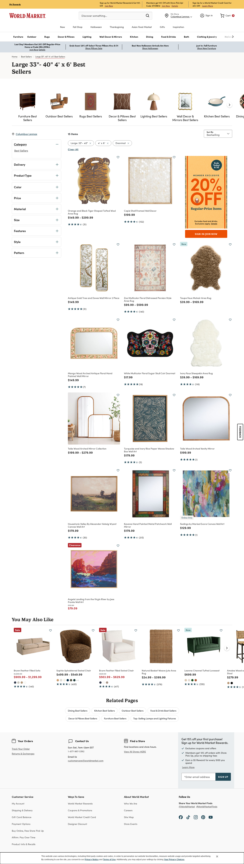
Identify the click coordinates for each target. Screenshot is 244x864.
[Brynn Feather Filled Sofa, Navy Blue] (15, 682)
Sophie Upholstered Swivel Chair (73, 670)
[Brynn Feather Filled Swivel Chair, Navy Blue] (100, 682)
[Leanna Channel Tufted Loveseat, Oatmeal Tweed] (189, 680)
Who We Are (130, 803)
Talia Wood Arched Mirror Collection (87, 448)
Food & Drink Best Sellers (163, 710)
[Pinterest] (203, 817)
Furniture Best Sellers (115, 718)
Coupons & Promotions (80, 810)
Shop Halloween (150, 48)
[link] (227, 16)
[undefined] (222, 36)
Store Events (130, 824)
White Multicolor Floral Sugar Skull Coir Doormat (149, 373)
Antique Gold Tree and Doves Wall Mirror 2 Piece (93, 298)
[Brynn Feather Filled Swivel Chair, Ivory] (103, 682)
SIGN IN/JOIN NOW (206, 234)
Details (175, 5)
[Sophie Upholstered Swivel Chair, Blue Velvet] (67, 680)
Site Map (129, 817)
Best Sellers (26, 56)
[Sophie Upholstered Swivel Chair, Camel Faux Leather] (57, 680)
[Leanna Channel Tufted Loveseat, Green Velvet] (192, 680)
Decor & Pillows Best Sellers (82, 718)
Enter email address (198, 777)
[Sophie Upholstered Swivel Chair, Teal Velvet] (74, 680)
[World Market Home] (27, 15)
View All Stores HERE (135, 751)
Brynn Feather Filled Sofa (27, 670)
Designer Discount (77, 824)
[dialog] (122, 858)
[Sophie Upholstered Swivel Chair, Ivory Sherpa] (64, 680)
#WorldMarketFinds (206, 806)
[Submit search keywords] (148, 15)
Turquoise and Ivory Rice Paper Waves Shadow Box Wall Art (149, 450)
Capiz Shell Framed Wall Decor (140, 210)
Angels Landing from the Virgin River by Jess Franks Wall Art (91, 600)
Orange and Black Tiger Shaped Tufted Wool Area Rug (92, 212)
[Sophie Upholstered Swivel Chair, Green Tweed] (71, 680)
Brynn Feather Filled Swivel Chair (116, 670)
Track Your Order (21, 748)
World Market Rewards (80, 803)
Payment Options (21, 824)
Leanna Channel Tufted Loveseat (202, 670)
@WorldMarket (187, 806)
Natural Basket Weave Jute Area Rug (159, 672)
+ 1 (77, 680)
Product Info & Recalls (23, 844)
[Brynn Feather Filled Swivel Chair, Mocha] (107, 682)
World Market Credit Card (82, 817)
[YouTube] (211, 817)
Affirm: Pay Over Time (23, 837)
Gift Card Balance (21, 817)
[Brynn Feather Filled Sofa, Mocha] (21, 682)
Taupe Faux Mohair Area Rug (195, 298)
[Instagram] (196, 817)
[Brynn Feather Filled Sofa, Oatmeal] (18, 682)
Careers (128, 810)
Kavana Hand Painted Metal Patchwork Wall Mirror (148, 525)
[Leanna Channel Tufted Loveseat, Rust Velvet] (195, 680)
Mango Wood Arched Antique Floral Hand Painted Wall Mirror (90, 375)
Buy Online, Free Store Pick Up (28, 830)
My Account (18, 803)
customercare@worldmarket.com (85, 760)
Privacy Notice (92, 859)
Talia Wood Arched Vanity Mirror (197, 448)
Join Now (109, 5)
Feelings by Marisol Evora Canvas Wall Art (202, 523)
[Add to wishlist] (118, 157)
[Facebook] (181, 817)
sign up (223, 776)
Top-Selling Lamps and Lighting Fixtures (154, 718)
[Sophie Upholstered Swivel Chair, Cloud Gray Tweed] (61, 680)
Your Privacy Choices (174, 859)
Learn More (207, 5)
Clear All (73, 149)
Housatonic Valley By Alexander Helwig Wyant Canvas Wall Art (92, 525)
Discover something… (94, 15)
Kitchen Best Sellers (104, 710)
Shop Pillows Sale (93, 48)
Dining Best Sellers (77, 710)
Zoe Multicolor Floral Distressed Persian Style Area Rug (147, 299)
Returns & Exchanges (23, 753)
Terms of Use (109, 859)
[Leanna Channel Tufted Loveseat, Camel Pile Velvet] (185, 680)
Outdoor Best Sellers (132, 710)
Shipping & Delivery (22, 810)
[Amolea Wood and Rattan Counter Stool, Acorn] (228, 683)
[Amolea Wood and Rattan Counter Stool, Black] (231, 683)
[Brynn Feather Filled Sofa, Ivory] (25, 682)
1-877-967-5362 (76, 751)
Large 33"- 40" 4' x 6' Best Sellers (50, 56)
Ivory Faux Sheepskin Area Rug (196, 373)
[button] (18, 36)
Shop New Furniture (206, 48)
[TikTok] (188, 817)
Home (14, 56)
